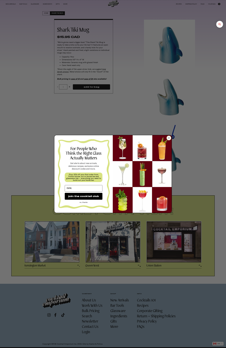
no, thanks (84, 202)
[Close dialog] (169, 138)
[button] (219, 24)
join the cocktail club (83, 196)
